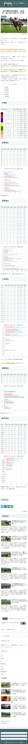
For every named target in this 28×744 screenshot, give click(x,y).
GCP (2, 656)
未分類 (2, 669)
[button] (25, 636)
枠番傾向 (7, 89)
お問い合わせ (4, 722)
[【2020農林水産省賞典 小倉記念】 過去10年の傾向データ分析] (8, 506)
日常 (2, 666)
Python (2, 658)
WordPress (3, 663)
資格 (2, 674)
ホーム (14, 733)
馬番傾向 (7, 90)
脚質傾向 (7, 94)
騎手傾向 (7, 96)
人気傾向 (7, 92)
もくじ (12, 84)
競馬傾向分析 (5, 499)
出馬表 (6, 87)
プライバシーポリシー (6, 721)
